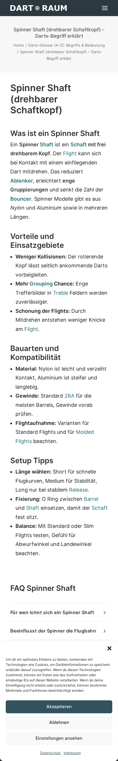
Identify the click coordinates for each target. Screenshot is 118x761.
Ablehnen (59, 722)
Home (18, 45)
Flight (70, 153)
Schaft (78, 144)
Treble (60, 293)
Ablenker (21, 181)
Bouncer (20, 199)
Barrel (91, 499)
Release (78, 490)
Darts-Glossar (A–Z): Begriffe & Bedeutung (66, 45)
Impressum (72, 753)
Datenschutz (50, 753)
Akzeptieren (59, 706)
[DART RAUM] (38, 8)
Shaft (46, 144)
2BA (69, 396)
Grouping (41, 284)
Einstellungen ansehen (59, 738)
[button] (109, 648)
